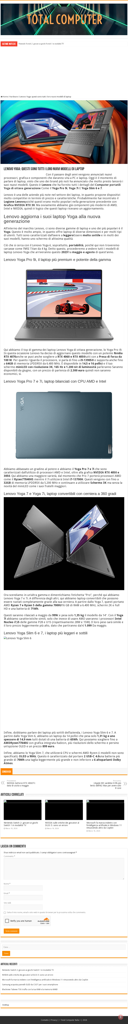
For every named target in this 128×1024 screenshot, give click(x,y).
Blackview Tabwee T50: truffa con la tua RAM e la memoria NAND (30, 989)
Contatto (45, 1020)
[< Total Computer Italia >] (64, 19)
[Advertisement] (64, 70)
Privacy (54, 1020)
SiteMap (5, 1005)
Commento (9, 856)
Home (5, 97)
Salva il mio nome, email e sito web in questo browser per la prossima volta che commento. (46, 912)
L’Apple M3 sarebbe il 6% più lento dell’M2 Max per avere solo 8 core (105, 784)
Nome (7, 884)
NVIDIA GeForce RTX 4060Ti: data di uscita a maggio (21, 783)
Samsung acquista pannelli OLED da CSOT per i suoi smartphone (30, 985)
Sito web (7, 903)
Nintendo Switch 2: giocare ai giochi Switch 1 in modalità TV (41, 44)
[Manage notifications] (120, 1017)
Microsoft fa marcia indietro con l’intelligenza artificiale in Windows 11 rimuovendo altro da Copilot (104, 825)
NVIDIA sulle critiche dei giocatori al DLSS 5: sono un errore (62, 824)
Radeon (61, 742)
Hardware (14, 97)
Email (7, 893)
